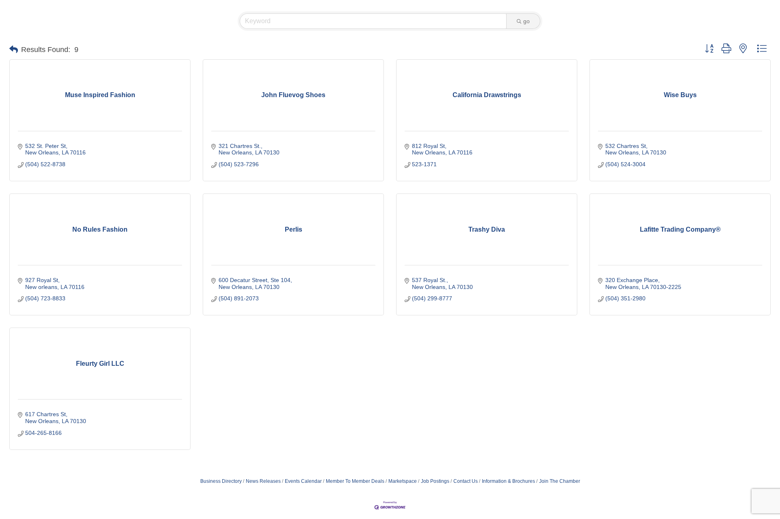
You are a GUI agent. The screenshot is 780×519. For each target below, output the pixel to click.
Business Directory (221, 481)
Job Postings (435, 481)
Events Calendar (303, 481)
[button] (13, 49)
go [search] (526, 21)
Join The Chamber (559, 481)
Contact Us (465, 481)
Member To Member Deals (355, 481)
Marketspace (402, 481)
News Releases (263, 481)
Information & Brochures (508, 481)
